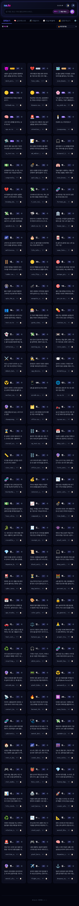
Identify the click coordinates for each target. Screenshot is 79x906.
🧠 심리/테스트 (20, 21)
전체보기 (6, 21)
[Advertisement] (39, 46)
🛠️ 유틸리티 (34, 21)
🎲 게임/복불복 (49, 21)
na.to (7, 5)
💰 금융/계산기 (65, 21)
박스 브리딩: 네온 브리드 (63, 12)
